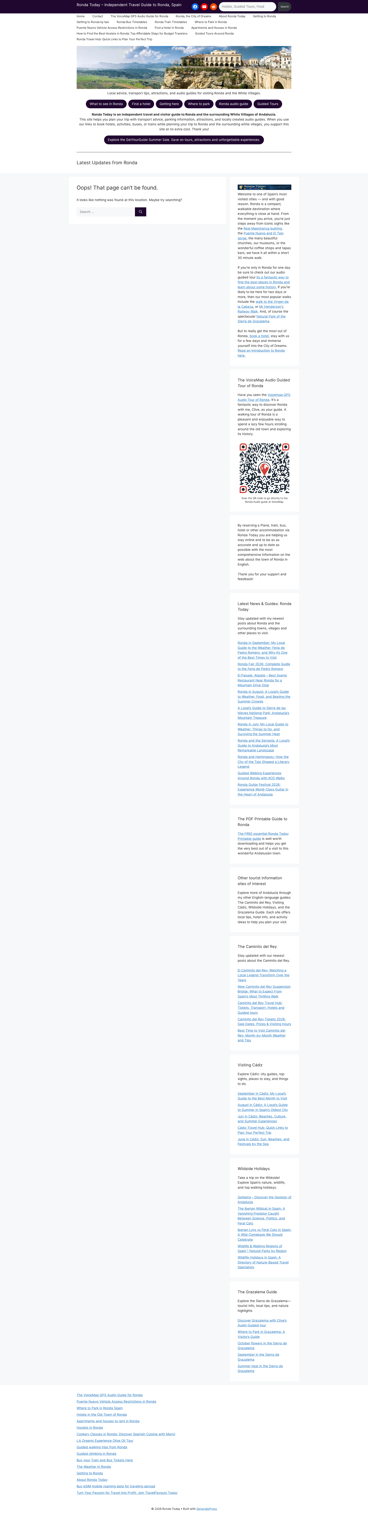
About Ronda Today (232, 16)
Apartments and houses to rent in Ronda (108, 1421)
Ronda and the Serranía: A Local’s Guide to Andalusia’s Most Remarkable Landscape (264, 745)
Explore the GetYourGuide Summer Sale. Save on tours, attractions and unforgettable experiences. (184, 140)
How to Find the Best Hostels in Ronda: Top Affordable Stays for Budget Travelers (132, 33)
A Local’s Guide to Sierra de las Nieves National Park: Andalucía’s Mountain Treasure (263, 713)
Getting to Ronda (264, 16)
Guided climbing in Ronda (96, 1454)
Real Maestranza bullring (263, 228)
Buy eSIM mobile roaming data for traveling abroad (116, 1486)
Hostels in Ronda (90, 1428)
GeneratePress (206, 1509)
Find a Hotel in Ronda (169, 28)
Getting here (169, 104)
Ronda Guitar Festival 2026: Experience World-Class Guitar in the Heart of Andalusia (263, 789)
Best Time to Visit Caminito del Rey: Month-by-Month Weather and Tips (262, 1035)
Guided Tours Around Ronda (214, 33)
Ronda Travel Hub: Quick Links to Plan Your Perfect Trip (114, 39)
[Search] (140, 212)
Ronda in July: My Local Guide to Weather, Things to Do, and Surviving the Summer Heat (263, 729)
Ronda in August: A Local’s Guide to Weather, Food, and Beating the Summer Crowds (264, 696)
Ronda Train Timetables (171, 22)
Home (81, 16)
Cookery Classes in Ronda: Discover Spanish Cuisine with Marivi (126, 1434)
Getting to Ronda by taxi (93, 22)
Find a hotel (141, 104)
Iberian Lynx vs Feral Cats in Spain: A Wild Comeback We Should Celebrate (264, 1235)
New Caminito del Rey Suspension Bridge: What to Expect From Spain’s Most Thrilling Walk (264, 991)
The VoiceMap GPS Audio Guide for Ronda (139, 16)
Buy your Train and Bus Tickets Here (105, 1460)
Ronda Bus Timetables (132, 22)
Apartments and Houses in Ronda (214, 28)
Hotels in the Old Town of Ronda (102, 1414)
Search (285, 6)
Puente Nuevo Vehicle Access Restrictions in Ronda (112, 28)
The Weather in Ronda (94, 1467)
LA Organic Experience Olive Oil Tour (105, 1441)
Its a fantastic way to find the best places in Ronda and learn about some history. (264, 282)
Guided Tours (267, 104)
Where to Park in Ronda (211, 22)
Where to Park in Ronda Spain (100, 1408)
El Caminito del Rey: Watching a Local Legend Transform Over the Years (263, 975)
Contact (97, 16)
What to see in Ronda (106, 104)
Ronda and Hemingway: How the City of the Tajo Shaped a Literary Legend (263, 762)
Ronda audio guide (233, 104)
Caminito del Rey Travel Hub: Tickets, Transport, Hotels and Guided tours (261, 1008)
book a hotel (259, 336)
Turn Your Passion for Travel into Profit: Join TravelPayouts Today (127, 1493)
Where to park (199, 104)
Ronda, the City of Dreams (193, 16)
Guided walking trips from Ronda (102, 1447)
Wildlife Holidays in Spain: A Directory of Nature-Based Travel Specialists (263, 1262)
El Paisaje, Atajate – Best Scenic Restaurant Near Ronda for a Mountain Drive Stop (262, 680)
